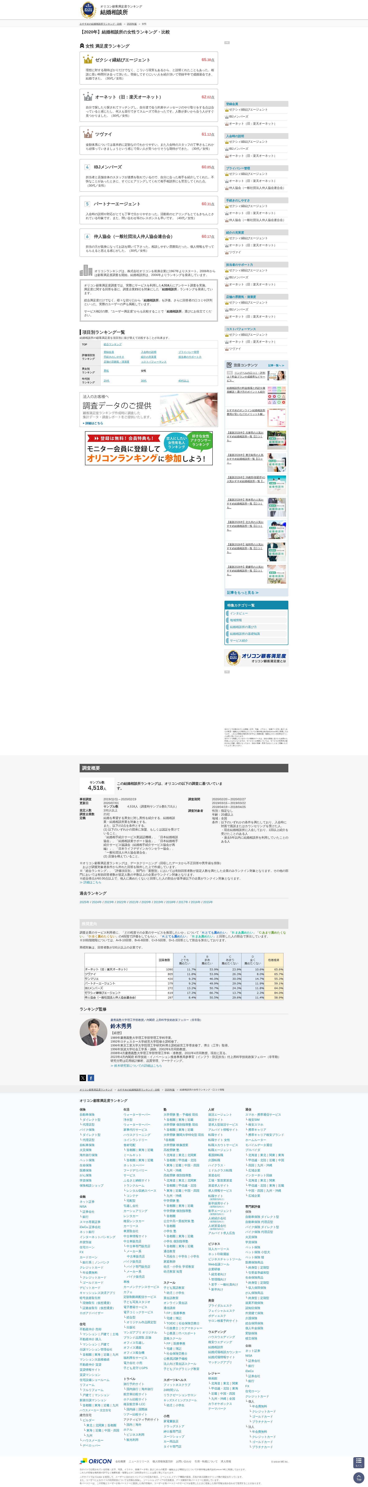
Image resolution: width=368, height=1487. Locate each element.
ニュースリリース (139, 1461)
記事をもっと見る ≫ (243, 592)
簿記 (178, 1318)
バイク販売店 (132, 1261)
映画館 (212, 1378)
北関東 (99, 1425)
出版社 (130, 1327)
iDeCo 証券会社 (90, 1227)
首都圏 (87, 1354)
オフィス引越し (134, 1342)
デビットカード (90, 1287)
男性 (106, 370)
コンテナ (132, 1195)
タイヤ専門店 (172, 1446)
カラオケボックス (220, 1403)
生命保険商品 (254, 1277)
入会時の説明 (148, 352)
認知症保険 (252, 1308)
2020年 (146, 902)
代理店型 (89, 1124)
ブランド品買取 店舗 (137, 1337)
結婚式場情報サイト (221, 1357)
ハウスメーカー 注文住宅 (95, 1410)
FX (81, 1252)
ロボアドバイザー (92, 1313)
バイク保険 (87, 1129)
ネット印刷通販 (218, 1254)
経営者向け (218, 1274)
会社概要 (120, 1461)
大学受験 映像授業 (176, 1145)
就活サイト (215, 1119)
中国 (281, 1160)
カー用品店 (171, 1441)
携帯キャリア (257, 1129)
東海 (98, 1354)
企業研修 (214, 1269)
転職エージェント (220, 1150)
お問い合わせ (183, 1461)
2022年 (121, 902)
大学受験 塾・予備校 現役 (181, 1114)
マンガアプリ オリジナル (140, 1332)
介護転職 (214, 1160)
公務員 (171, 1333)
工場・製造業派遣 (220, 1180)
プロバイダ (252, 1150)
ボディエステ (217, 1315)
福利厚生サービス (135, 1357)
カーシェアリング (135, 1211)
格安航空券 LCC (134, 1404)
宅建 (169, 1318)
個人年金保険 (254, 1328)
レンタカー (131, 1216)
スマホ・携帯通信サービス (263, 1114)
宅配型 (130, 1200)
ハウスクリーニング (137, 1134)
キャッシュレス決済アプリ (97, 1292)
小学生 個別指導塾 (176, 1241)
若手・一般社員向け (224, 1284)
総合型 (130, 1317)
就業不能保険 (254, 1303)
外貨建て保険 (254, 1313)
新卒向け (217, 1289)
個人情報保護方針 (162, 1461)
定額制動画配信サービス (140, 1297)
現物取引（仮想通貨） (97, 1303)
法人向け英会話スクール (180, 1363)
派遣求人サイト (218, 1185)
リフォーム (87, 1384)
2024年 (97, 902)
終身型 (252, 1267)
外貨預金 (86, 1242)
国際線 (142, 1409)
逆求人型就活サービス (223, 1124)
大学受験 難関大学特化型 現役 (184, 1134)
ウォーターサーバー (137, 1114)
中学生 (182, 1256)
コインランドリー (135, 1140)
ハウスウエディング (221, 1337)
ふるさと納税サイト (137, 1180)
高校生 (171, 1256)
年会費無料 (90, 1272)
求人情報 (226, 1461)
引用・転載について (206, 1461)
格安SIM (254, 1119)
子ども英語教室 (174, 1287)
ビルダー (89, 1420)
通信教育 (169, 1251)
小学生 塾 (170, 1231)
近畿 (106, 1354)
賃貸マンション (90, 1374)
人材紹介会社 (217, 1220)
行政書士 (172, 1328)
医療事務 (179, 1313)
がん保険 (86, 1175)
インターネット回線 (258, 1175)
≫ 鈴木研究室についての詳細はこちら (136, 1065)
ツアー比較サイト (135, 1414)
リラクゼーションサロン (180, 1395)
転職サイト (215, 1134)
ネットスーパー (134, 1165)
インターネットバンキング (97, 1237)
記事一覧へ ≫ (276, 365)
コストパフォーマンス (154, 361)
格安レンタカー (134, 1221)
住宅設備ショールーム (94, 1380)
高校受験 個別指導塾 (177, 1175)
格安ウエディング (220, 1342)
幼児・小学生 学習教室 (179, 1266)
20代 (106, 380)
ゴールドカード (93, 1282)
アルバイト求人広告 (221, 1233)
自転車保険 (87, 1145)
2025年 (84, 902)
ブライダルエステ (220, 1305)
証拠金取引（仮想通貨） (99, 1308)
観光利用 (132, 1439)
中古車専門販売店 (138, 1246)
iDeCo (249, 1371)
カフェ (128, 1292)
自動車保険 (87, 1114)
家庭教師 (169, 1261)
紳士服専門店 (172, 1431)
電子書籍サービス (135, 1307)
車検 (126, 1281)
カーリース (131, 1226)
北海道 (171, 1155)
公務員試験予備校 (175, 1358)
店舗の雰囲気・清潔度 (116, 361)
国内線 (130, 1409)
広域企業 (254, 1170)
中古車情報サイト (135, 1236)
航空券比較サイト (135, 1394)
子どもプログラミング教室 (181, 1369)
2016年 (196, 902)
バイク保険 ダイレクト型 (262, 1227)
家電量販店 (171, 1421)
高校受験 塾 (171, 1150)
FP (168, 1313)
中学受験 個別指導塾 (177, 1211)
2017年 (183, 902)
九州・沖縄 (174, 1170)
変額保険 (251, 1333)
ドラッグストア (174, 1426)
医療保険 (86, 1170)
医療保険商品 (254, 1262)
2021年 (134, 902)
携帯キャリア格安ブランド (266, 1134)
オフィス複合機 (134, 1352)
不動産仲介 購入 (90, 1339)
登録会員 (109, 352)
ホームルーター (255, 1140)
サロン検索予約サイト (223, 1320)
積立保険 (251, 1338)
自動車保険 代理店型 (259, 1222)
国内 (129, 1424)
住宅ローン (87, 1247)
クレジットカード (92, 1267)
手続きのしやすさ (114, 356)
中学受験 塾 (171, 1200)
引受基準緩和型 (258, 1272)
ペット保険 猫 (254, 1257)
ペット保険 (87, 1160)
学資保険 (86, 1180)
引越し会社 (131, 1205)
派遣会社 (214, 1175)
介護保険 (251, 1318)
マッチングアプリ (220, 1362)
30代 (144, 380)
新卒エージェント (220, 1212)
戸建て (105, 1334)
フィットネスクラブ (177, 1384)
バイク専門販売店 (138, 1266)
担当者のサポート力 (189, 356)
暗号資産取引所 (90, 1298)
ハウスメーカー (93, 1440)
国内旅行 (132, 1389)
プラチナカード (262, 1421)
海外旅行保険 (89, 1155)
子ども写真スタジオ (137, 1302)
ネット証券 (87, 1201)
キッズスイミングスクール (180, 1400)
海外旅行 (147, 1389)
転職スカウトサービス (223, 1145)
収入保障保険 (257, 1287)
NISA (83, 1206)
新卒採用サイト (218, 1205)
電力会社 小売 (133, 1363)
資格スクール (172, 1338)
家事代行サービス (135, 1129)
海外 (138, 1424)
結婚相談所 (215, 1347)
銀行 (86, 1216)
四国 (251, 1165)
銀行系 (87, 1262)
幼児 (169, 1292)
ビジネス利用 (135, 1434)
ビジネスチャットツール (224, 1259)
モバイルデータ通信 (258, 1145)
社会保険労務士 (189, 1323)
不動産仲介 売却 (90, 1329)
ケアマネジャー (191, 1328)
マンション (90, 1334)
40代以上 (183, 380)
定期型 (264, 1267)
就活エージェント (220, 1114)
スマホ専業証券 (90, 1222)
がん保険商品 (254, 1292)
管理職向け (218, 1279)
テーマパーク (217, 1408)
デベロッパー (92, 1445)
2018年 (171, 902)
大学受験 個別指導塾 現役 (181, 1124)
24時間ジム (171, 1390)
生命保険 (86, 1165)
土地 (115, 1334)
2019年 (159, 902)
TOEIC (171, 1323)
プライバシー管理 (188, 352)
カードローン (89, 1257)
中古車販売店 (132, 1241)
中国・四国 (111, 1430)
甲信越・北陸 (187, 1160)
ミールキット (132, 1155)
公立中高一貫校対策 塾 (179, 1221)
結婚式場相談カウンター (224, 1352)
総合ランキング (113, 344)
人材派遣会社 (217, 1227)
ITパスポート (187, 1333)
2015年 (208, 902)
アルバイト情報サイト (223, 1129)
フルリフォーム (93, 1390)
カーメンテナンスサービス (141, 1287)
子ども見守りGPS (136, 1368)
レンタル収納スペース (141, 1190)
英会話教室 (171, 1298)
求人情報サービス (220, 1190)
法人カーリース (218, 1249)
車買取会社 (131, 1231)
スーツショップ (174, 1436)
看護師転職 (215, 1155)
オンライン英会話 (175, 1303)
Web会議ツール (218, 1264)
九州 (115, 1354)
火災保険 (86, 1150)
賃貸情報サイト (90, 1369)
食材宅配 (129, 1145)
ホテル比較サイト (135, 1399)
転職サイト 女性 (219, 1140)
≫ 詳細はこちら (90, 882)
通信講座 (169, 1308)
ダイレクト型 (92, 1119)
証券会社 (89, 1211)
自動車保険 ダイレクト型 (262, 1216)
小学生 (194, 1256)
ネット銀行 (87, 1232)
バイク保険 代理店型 (259, 1232)
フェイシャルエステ (221, 1310)
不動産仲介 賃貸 (90, 1364)
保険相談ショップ (92, 1185)
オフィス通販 (132, 1347)
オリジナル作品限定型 (141, 1322)
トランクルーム (134, 1185)
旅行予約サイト (134, 1384)
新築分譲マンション (93, 1400)
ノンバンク (102, 1262)
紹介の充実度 (148, 356)
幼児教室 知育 (173, 1271)
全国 (232, 1398)
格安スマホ (255, 1124)
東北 (89, 1425)
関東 (235, 1383)
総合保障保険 (254, 1323)
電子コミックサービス (138, 1312)
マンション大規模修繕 (94, 1359)
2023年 (109, 902)
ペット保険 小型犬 (257, 1252)
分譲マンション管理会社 (96, 1349)
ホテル (128, 1429)
